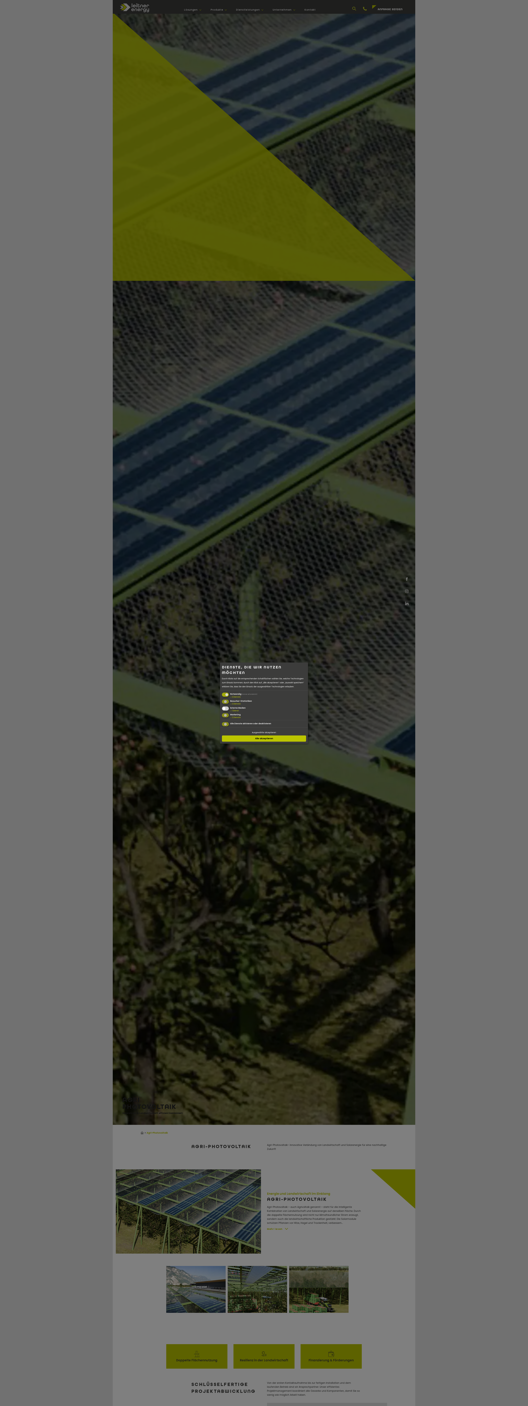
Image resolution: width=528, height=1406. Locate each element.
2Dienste (235, 697)
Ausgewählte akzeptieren (264, 732)
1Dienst (234, 710)
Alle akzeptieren (264, 738)
